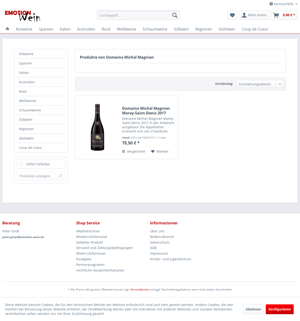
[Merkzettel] (232, 15)
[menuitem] (138, 15)
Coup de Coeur (30, 147)
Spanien (25, 63)
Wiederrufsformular (92, 236)
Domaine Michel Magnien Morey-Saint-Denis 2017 (146, 110)
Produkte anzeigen (35, 176)
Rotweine (26, 54)
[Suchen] (175, 15)
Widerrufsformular (91, 253)
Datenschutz (160, 242)
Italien (24, 72)
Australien (27, 82)
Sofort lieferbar (38, 164)
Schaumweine (30, 110)
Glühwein (26, 138)
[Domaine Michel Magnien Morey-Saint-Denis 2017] (97, 127)
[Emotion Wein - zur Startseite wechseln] (23, 16)
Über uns (157, 231)
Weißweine (27, 100)
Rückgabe (83, 259)
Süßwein (26, 119)
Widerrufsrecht (162, 236)
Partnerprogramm (90, 264)
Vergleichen (136, 151)
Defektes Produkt (89, 242)
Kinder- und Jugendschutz (170, 259)
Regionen (26, 129)
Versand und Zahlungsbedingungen (104, 247)
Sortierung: (224, 83)
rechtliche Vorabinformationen (100, 270)
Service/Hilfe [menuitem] (283, 4)
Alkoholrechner (88, 231)
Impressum (159, 253)
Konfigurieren (280, 309)
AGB (153, 247)
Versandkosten (140, 289)
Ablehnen (253, 309)
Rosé (22, 91)
